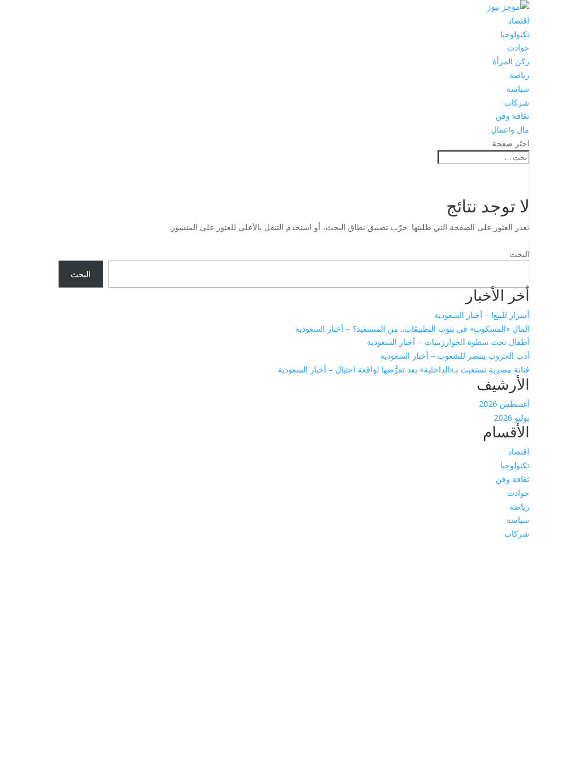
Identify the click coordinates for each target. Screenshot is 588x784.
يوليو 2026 (511, 417)
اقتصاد (518, 20)
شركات (516, 102)
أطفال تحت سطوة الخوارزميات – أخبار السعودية (448, 341)
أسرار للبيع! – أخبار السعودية (481, 314)
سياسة (517, 88)
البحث (519, 254)
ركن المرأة (511, 61)
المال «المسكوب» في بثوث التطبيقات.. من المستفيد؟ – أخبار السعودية (412, 328)
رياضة (519, 74)
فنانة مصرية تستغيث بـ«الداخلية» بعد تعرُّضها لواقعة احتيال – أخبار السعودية (403, 369)
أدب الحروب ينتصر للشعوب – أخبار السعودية (454, 355)
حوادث (518, 47)
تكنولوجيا (514, 34)
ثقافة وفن (512, 115)
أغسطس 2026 (504, 403)
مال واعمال (510, 129)
